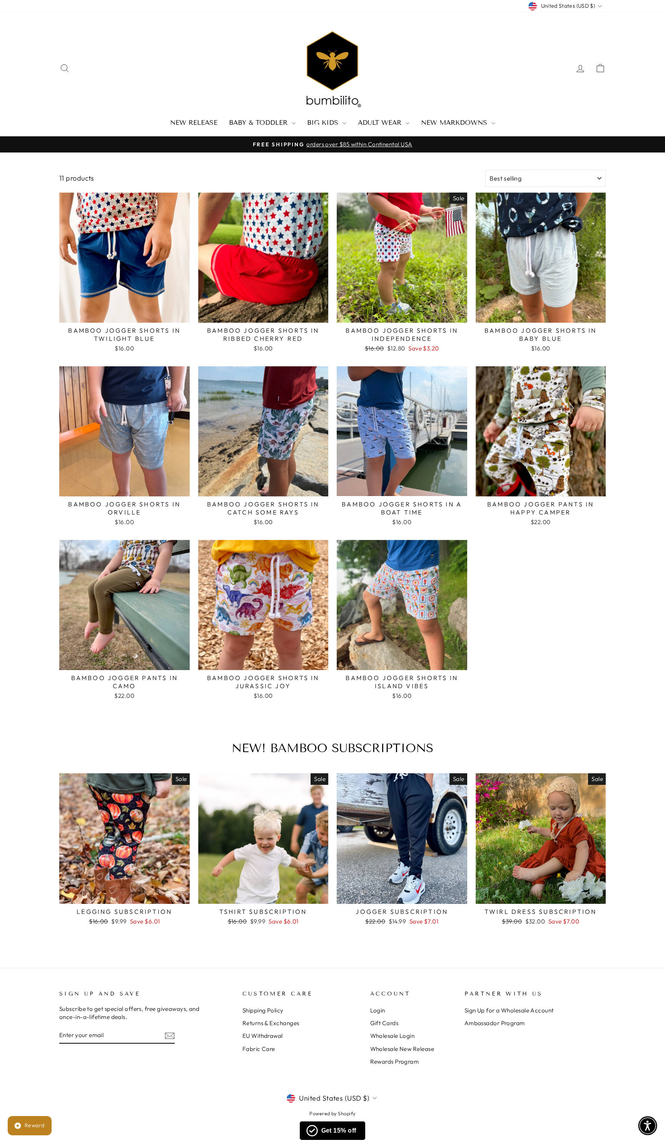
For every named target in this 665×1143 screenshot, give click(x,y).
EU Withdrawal (262, 1035)
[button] (647, 1125)
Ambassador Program (494, 1023)
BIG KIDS (324, 123)
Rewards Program (394, 1061)
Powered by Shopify (332, 1113)
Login (377, 1010)
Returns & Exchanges (270, 1023)
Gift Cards (384, 1023)
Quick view (124, 313)
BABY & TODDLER (259, 123)
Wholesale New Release (402, 1048)
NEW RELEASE (193, 123)
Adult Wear (381, 123)
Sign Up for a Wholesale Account (509, 1010)
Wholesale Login (392, 1035)
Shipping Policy (263, 1010)
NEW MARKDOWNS (455, 123)
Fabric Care (258, 1048)
